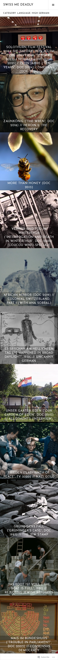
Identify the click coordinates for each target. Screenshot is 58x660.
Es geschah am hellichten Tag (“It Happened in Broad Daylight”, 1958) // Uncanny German (29, 355)
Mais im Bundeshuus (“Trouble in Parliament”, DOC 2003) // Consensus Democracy (29, 644)
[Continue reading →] (29, 103)
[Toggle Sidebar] (53, 5)
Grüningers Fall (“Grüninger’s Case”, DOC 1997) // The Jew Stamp (29, 530)
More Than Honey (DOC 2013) (29, 185)
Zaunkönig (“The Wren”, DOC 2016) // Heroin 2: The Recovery (29, 125)
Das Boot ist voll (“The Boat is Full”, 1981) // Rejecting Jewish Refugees (29, 588)
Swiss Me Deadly (18, 4)
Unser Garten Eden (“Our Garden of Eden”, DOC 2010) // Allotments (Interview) (29, 414)
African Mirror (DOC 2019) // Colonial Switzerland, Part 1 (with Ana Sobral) (29, 299)
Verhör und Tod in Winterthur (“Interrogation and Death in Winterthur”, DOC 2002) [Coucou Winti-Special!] (29, 237)
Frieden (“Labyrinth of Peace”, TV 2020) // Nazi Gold (29, 474)
